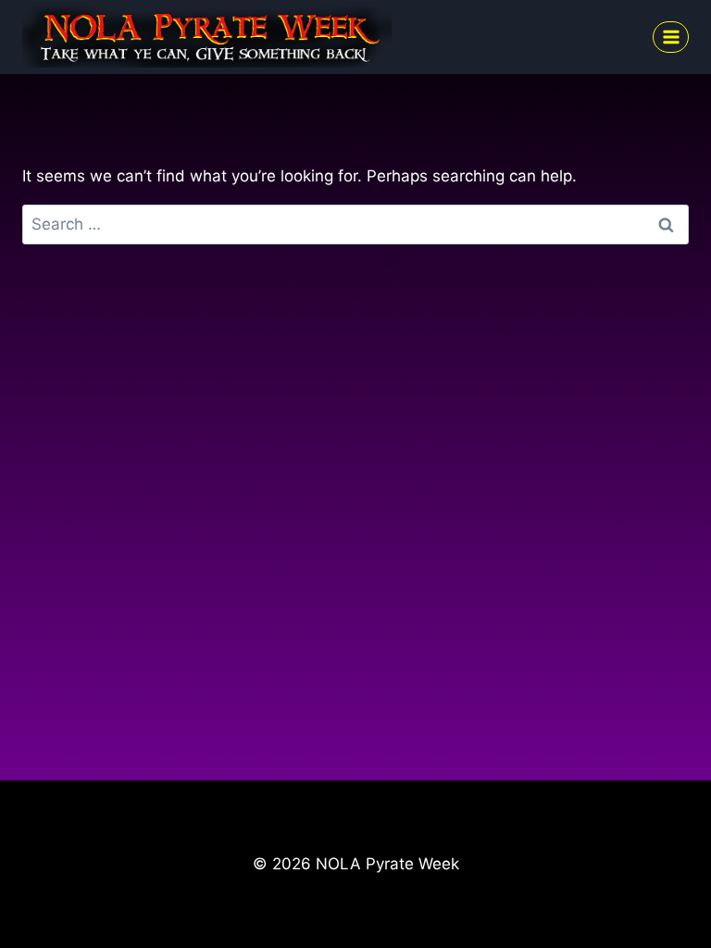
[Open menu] (671, 36)
